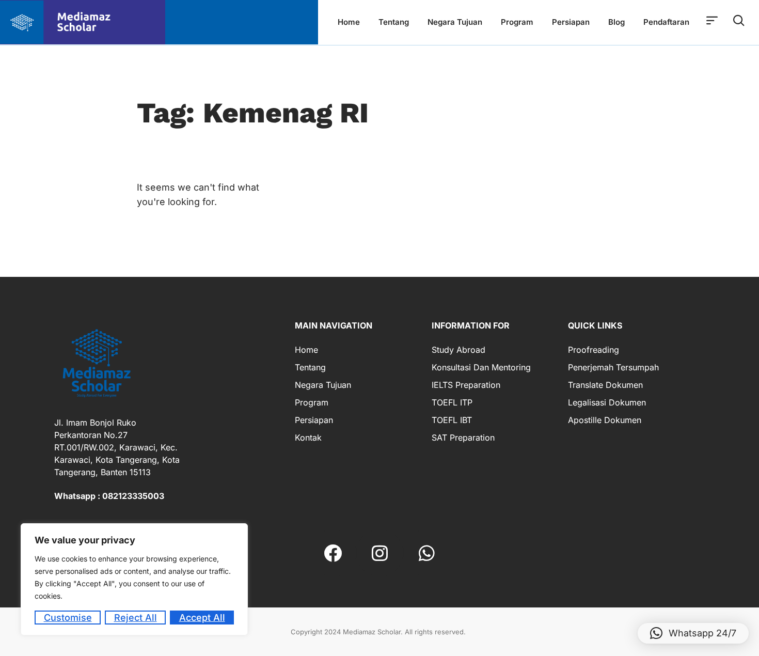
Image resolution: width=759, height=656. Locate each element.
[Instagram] (379, 552)
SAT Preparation (463, 437)
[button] (693, 633)
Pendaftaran (666, 22)
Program (517, 22)
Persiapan (571, 22)
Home (349, 22)
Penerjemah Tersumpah (613, 367)
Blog (616, 22)
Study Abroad (458, 350)
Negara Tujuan (455, 22)
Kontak (308, 437)
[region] (134, 579)
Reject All (135, 617)
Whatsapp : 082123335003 (109, 496)
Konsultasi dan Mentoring (481, 367)
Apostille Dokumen (604, 420)
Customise (68, 617)
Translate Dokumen (605, 385)
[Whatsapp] (426, 552)
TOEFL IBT (452, 420)
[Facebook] (332, 552)
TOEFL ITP (452, 402)
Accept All (202, 617)
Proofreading (593, 350)
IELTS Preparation (466, 385)
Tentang (393, 22)
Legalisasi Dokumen (607, 402)
